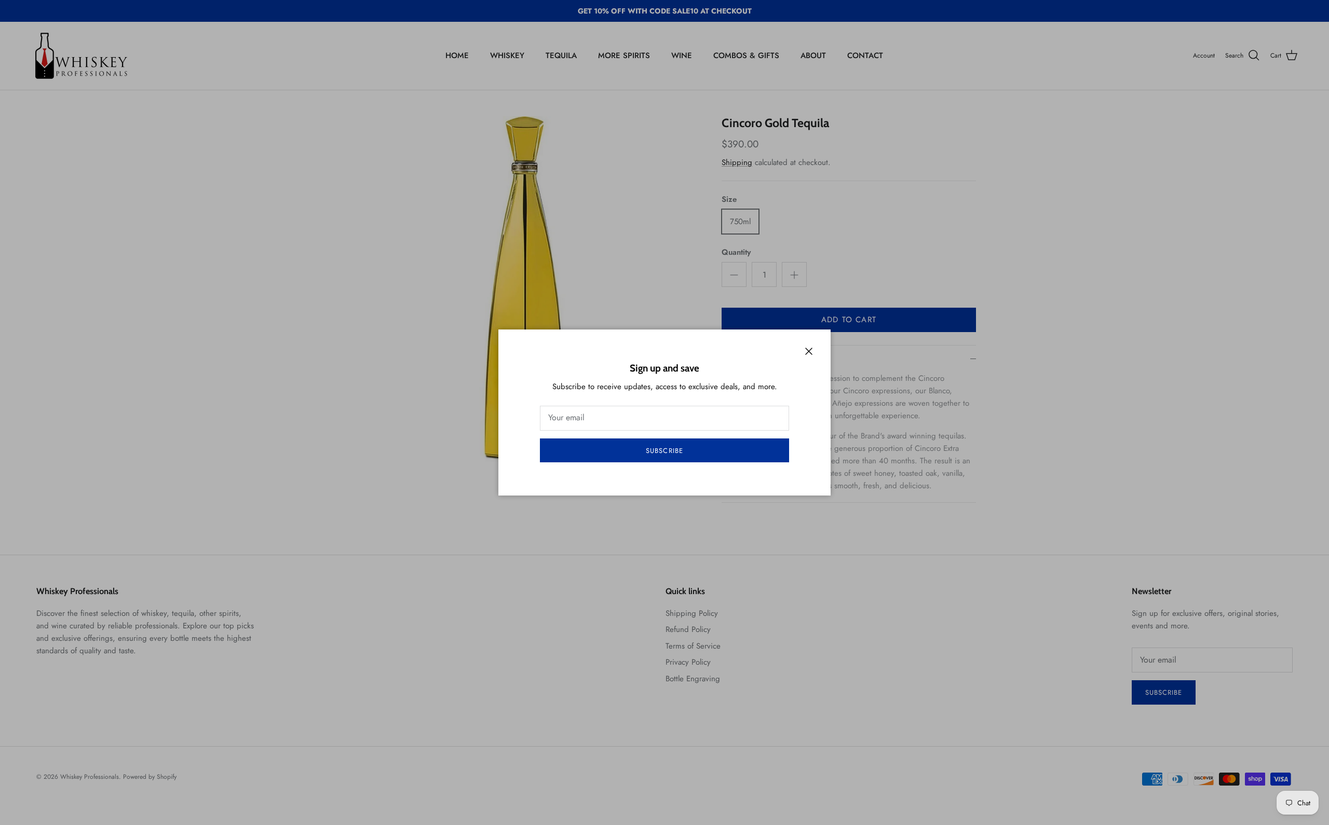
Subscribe (664, 451)
